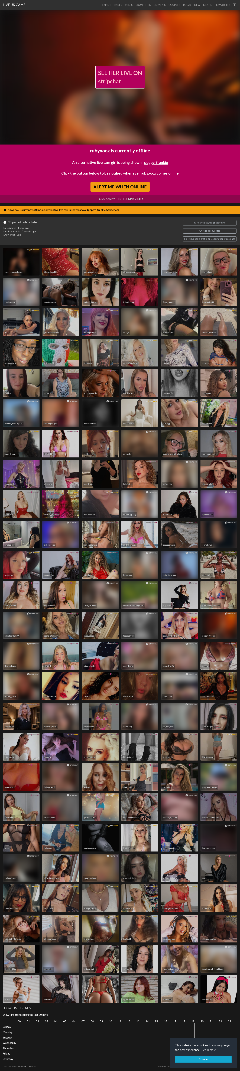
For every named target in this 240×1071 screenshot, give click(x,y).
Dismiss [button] (203, 1059)
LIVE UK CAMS (14, 5)
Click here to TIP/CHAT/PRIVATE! (121, 199)
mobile (208, 4)
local (187, 4)
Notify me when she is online (210, 222)
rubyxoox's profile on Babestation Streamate (211, 238)
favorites (223, 4)
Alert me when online (120, 187)
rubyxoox (100, 150)
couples (174, 4)
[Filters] (234, 4)
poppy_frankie (156, 162)
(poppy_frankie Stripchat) (103, 209)
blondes (160, 4)
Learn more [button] (209, 1050)
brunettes (143, 4)
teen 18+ (105, 4)
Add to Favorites (211, 230)
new (197, 4)
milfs (129, 4)
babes (118, 4)
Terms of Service (166, 1066)
